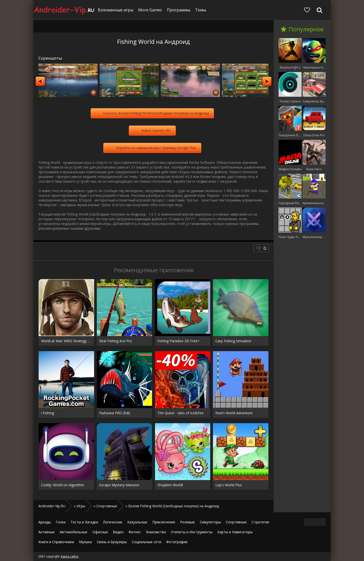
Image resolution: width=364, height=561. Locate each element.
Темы (200, 10)
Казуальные (137, 522)
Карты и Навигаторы (235, 532)
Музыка (85, 541)
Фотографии (176, 541)
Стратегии (260, 522)
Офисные (100, 532)
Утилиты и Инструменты (191, 532)
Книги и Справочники (56, 541)
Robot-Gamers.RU (156, 130)
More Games (150, 10)
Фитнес (135, 532)
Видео (118, 532)
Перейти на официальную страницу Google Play (156, 148)
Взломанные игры (115, 10)
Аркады (44, 522)
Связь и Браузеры (112, 541)
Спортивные (236, 522)
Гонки (61, 522)
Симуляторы (210, 522)
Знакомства (156, 532)
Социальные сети (146, 541)
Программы (178, 10)
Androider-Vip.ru (64, 10)
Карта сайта (69, 556)
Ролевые (187, 522)
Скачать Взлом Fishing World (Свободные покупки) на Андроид (156, 113)
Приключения (163, 522)
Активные (46, 532)
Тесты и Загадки (84, 522)
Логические (112, 522)
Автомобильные (73, 532)
